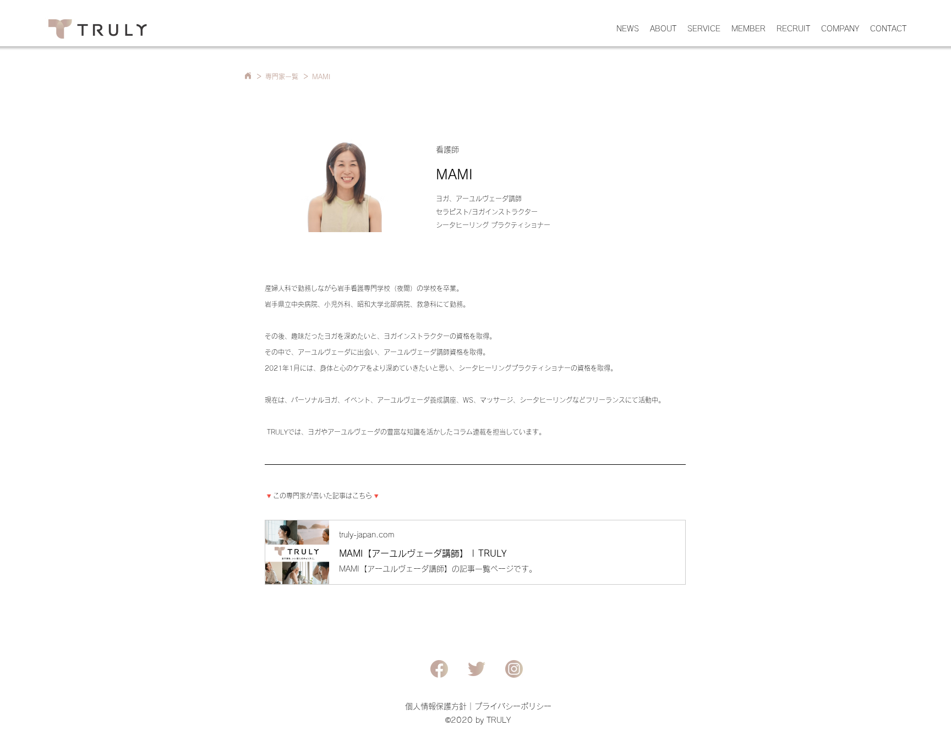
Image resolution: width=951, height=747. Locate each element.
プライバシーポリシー (512, 706)
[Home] (247, 75)
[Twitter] (476, 669)
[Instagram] (514, 669)
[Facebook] (439, 669)
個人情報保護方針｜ (439, 706)
